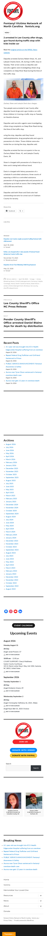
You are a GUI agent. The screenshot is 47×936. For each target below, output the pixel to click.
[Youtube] (15, 611)
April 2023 (10, 565)
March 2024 (10, 532)
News (13, 283)
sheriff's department (11, 288)
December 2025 (12, 468)
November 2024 (12, 508)
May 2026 (10, 453)
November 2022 (12, 580)
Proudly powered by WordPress (24, 920)
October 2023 (11, 547)
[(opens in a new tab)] (17, 397)
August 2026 (11, 444)
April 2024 (10, 529)
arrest (6, 286)
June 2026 (10, 450)
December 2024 (12, 505)
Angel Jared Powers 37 (12, 652)
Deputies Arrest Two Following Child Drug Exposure (20, 265)
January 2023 (11, 574)
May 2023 (10, 562)
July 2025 (9, 483)
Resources (8, 895)
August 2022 (11, 589)
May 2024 (10, 526)
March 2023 (10, 568)
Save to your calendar (12, 654)
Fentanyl (34, 281)
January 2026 (11, 465)
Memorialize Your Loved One (16, 890)
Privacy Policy (8, 920)
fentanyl (27, 286)
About (6, 906)
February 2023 (11, 571)
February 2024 (11, 535)
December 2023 (12, 541)
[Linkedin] (20, 611)
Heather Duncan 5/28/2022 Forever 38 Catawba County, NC (13, 812)
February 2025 (11, 498)
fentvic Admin (12, 279)
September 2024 (12, 514)
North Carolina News (23, 283)
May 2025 (10, 489)
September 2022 (12, 586)
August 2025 (11, 480)
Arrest (39, 279)
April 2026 (10, 456)
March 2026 (10, 459)
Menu (7, 32)
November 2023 (12, 544)
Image (32, 279)
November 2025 (12, 471)
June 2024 (10, 523)
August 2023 (11, 553)
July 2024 (9, 520)
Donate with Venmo (23, 750)
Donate (7, 911)
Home (6, 880)
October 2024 (11, 511)
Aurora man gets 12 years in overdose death (22, 381)
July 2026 (9, 447)
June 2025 (10, 486)
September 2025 (12, 477)
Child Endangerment (22, 281)
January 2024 (11, 538)
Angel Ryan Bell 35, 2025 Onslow (16, 709)
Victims (7, 885)
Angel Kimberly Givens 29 (13, 688)
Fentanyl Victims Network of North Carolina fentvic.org (23, 25)
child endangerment (15, 286)
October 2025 (11, 474)
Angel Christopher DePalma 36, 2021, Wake (20, 703)
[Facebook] (6, 611)
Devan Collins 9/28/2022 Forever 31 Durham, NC (34, 812)
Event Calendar (23, 625)
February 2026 (11, 462)
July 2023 (9, 556)
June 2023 (10, 559)
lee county (34, 286)
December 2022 (12, 577)
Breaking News (9, 281)
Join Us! (23, 742)
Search (8, 764)
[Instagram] (10, 611)
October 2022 (11, 583)
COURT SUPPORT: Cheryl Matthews (18, 661)
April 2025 (10, 492)
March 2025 (10, 495)
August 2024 (11, 517)
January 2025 (11, 502)
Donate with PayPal (23, 756)
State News (35, 283)
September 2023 (12, 550)
